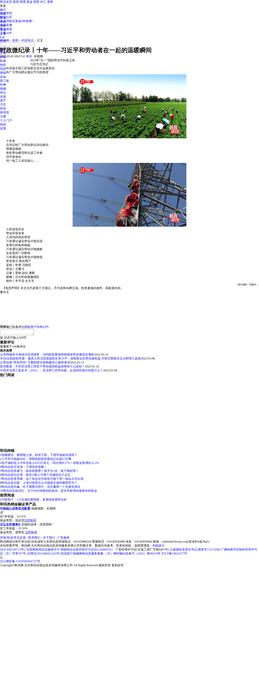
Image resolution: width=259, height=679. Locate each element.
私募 (3, 60)
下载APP (6, 33)
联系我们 (34, 537)
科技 (3, 108)
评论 (3, 92)
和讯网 (4, 40)
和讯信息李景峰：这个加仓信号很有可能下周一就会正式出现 (42, 478)
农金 (3, 76)
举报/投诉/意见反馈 (13, 537)
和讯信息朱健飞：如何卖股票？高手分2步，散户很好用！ (40, 470)
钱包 (3, 124)
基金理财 (6, 21)
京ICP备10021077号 (174, 553)
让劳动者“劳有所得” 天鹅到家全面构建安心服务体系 (35, 362)
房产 (3, 100)
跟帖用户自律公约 (36, 326)
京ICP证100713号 (12, 549)
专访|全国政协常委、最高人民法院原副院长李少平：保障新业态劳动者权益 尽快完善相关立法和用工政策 (70, 358)
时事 (3, 84)
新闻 (16, 1)
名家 (3, 96)
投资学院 (6, 13)
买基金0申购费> (23, 21)
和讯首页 (6, 1)
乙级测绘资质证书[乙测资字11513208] (195, 549)
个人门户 (6, 120)
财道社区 (6, 17)
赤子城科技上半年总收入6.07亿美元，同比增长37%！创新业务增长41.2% (50, 462)
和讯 (29, 56)
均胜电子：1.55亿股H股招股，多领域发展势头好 (34, 499)
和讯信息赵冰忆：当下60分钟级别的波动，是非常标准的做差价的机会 (50, 490)
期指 (3, 72)
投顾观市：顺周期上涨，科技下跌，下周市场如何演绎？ (39, 455)
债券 (50, 1)
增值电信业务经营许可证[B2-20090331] (86, 549)
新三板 (4, 80)
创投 (3, 64)
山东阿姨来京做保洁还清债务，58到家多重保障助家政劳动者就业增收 (47, 354)
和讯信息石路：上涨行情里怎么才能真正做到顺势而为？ (39, 482)
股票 (23, 1)
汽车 (3, 104)
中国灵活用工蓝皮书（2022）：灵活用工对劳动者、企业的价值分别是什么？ (51, 370)
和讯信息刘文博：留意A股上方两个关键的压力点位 (36, 474)
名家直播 (6, 25)
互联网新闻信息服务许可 (43, 549)
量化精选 (6, 29)
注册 (3, 116)
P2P (2, 37)
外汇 (43, 1)
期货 (36, 1)
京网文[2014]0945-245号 (43, 553)
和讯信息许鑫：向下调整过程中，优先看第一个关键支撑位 (41, 486)
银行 (3, 9)
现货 (3, 68)
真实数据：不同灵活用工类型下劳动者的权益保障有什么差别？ (42, 366)
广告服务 (63, 537)
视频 (3, 88)
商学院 (4, 112)
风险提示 (158, 545)
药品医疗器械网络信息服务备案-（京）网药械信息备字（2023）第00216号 (110, 553)
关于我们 (49, 537)
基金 (30, 1)
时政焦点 (28, 40)
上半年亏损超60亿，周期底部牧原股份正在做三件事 (36, 458)
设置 (3, 128)
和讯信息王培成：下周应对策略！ (24, 466)
